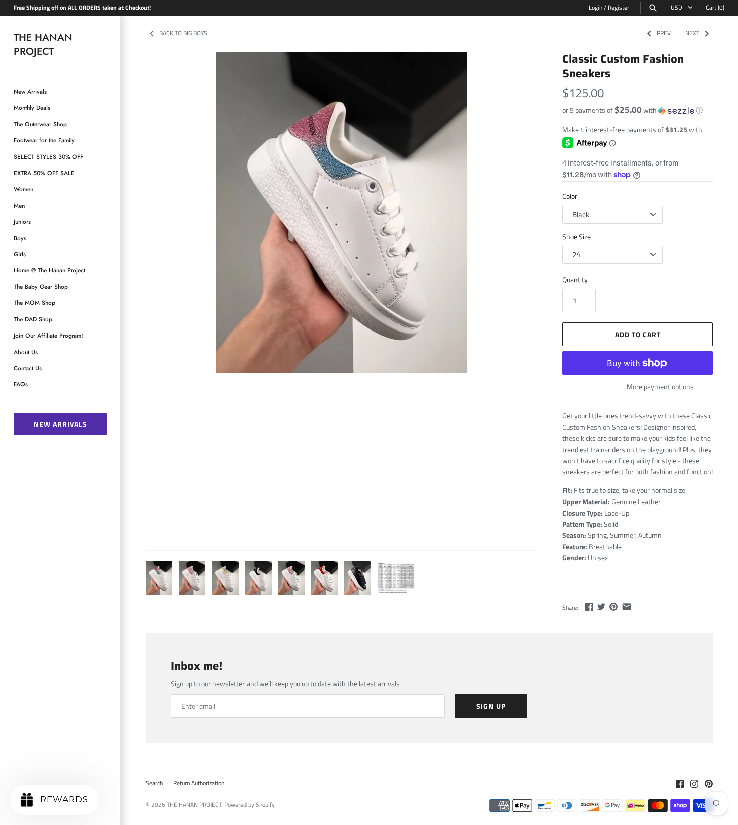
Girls (20, 254)
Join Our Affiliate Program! (48, 335)
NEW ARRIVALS (60, 424)
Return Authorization (198, 783)
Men (19, 205)
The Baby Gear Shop (41, 286)
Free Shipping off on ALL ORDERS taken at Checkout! (82, 7)
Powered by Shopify (249, 804)
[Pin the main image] (613, 606)
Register (618, 7)
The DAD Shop (33, 319)
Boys (20, 238)
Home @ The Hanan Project (49, 270)
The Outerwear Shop (40, 124)
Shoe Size (576, 236)
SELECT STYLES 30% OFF (48, 156)
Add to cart (638, 334)
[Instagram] (694, 784)
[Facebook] (680, 784)
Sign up (491, 706)
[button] (637, 110)
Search (154, 783)
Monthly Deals (32, 107)
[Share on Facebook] (589, 606)
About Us (26, 352)
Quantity (575, 279)
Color (569, 196)
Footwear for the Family (44, 140)
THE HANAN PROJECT (194, 804)
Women (23, 189)
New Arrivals (30, 91)
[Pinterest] (709, 784)
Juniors (22, 221)
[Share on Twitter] (601, 606)
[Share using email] (627, 606)
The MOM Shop (34, 302)
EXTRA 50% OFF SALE (44, 173)
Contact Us (28, 368)
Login (595, 7)
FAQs (21, 384)
